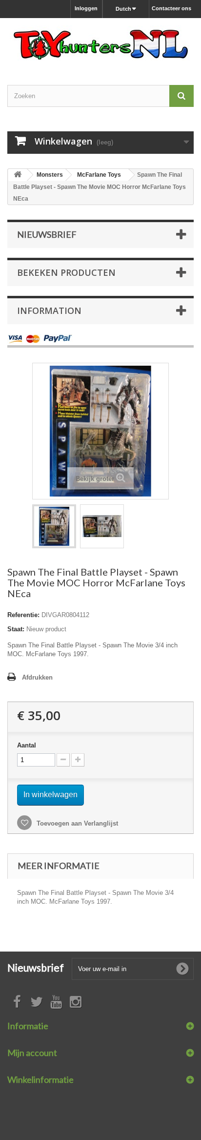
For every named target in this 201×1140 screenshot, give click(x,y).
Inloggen (86, 8)
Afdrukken (37, 677)
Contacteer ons (171, 8)
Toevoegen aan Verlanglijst (76, 823)
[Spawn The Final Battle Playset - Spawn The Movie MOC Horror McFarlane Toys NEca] (54, 526)
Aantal (26, 745)
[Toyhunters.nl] (100, 43)
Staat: (15, 629)
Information (49, 310)
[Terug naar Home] (17, 175)
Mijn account (32, 1052)
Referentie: (23, 615)
